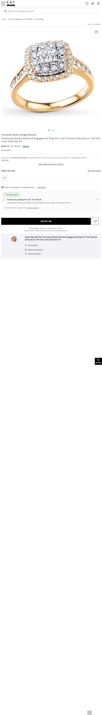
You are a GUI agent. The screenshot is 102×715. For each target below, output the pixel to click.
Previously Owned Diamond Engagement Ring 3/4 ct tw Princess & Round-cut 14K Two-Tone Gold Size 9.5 (51, 140)
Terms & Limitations (33, 208)
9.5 (4, 178)
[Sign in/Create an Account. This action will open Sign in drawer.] (92, 3)
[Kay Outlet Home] (11, 3)
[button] (48, 130)
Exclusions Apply (6, 150)
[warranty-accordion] (98, 199)
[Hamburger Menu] (3, 3)
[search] (5, 11)
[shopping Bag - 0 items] (99, 4)
